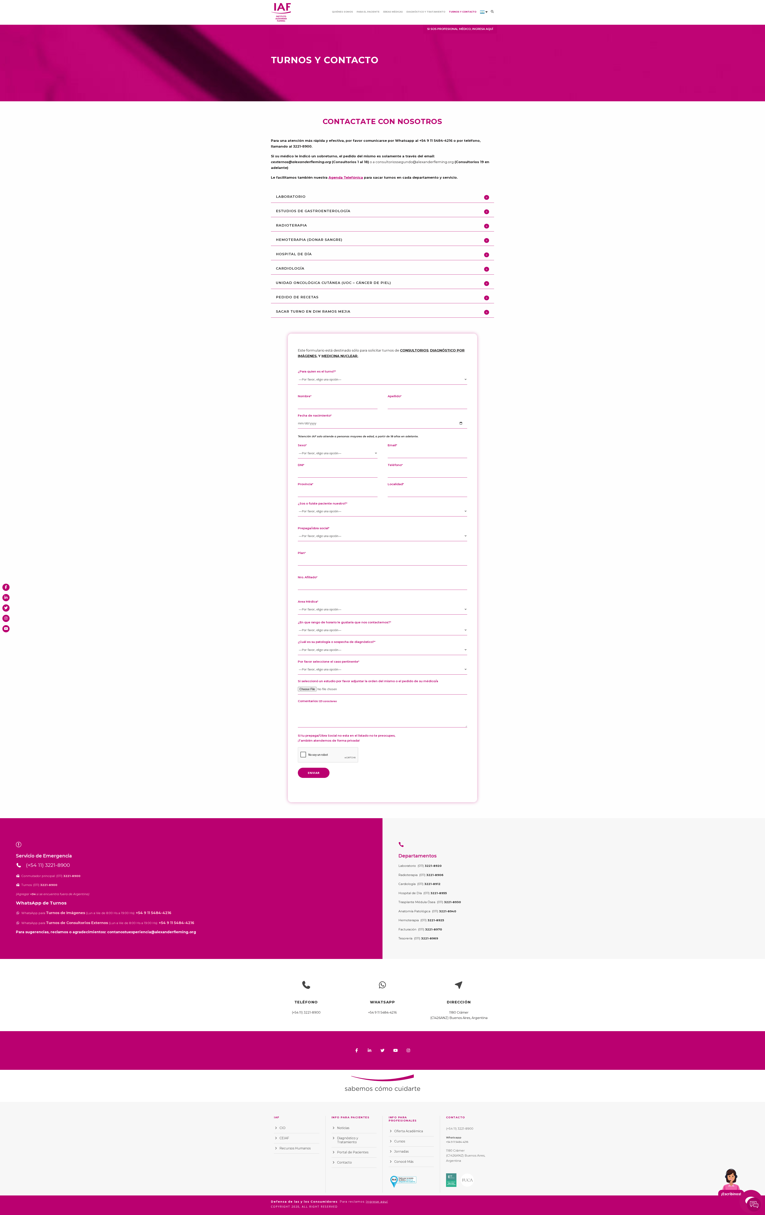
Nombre (304, 396)
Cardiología (407, 884)
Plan (302, 553)
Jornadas (401, 1151)
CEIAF (284, 1138)
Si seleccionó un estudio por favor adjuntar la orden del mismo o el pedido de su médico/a (368, 681)
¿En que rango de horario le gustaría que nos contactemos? (344, 622)
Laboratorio (407, 866)
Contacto (344, 1162)
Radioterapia (408, 875)
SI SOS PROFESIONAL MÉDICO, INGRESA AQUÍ (460, 29)
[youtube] (395, 1050)
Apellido (394, 396)
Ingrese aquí (377, 1201)
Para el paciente (368, 11)
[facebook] (356, 1050)
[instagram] (408, 1050)
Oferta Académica (408, 1131)
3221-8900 (302, 146)
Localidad (396, 484)
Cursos (399, 1141)
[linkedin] (369, 1050)
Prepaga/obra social (313, 528)
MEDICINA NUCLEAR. (340, 356)
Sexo (302, 445)
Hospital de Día (410, 893)
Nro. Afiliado (307, 577)
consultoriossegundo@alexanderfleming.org (415, 162)
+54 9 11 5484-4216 (435, 141)
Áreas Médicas (393, 11)
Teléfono (395, 465)
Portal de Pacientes (352, 1152)
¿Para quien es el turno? (317, 371)
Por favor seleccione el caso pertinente (328, 661)
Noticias (343, 1128)
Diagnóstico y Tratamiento (425, 11)
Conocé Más (403, 1162)
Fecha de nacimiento (315, 415)
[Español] (482, 17)
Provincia (305, 484)
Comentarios (317, 701)
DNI (301, 465)
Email (392, 445)
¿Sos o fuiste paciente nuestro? (322, 503)
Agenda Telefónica (346, 177)
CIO (282, 1128)
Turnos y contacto (462, 11)
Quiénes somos (342, 11)
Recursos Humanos (295, 1148)
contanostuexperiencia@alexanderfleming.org (151, 932)
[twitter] (382, 1050)
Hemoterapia (409, 920)
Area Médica (308, 601)
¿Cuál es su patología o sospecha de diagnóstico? (336, 642)
